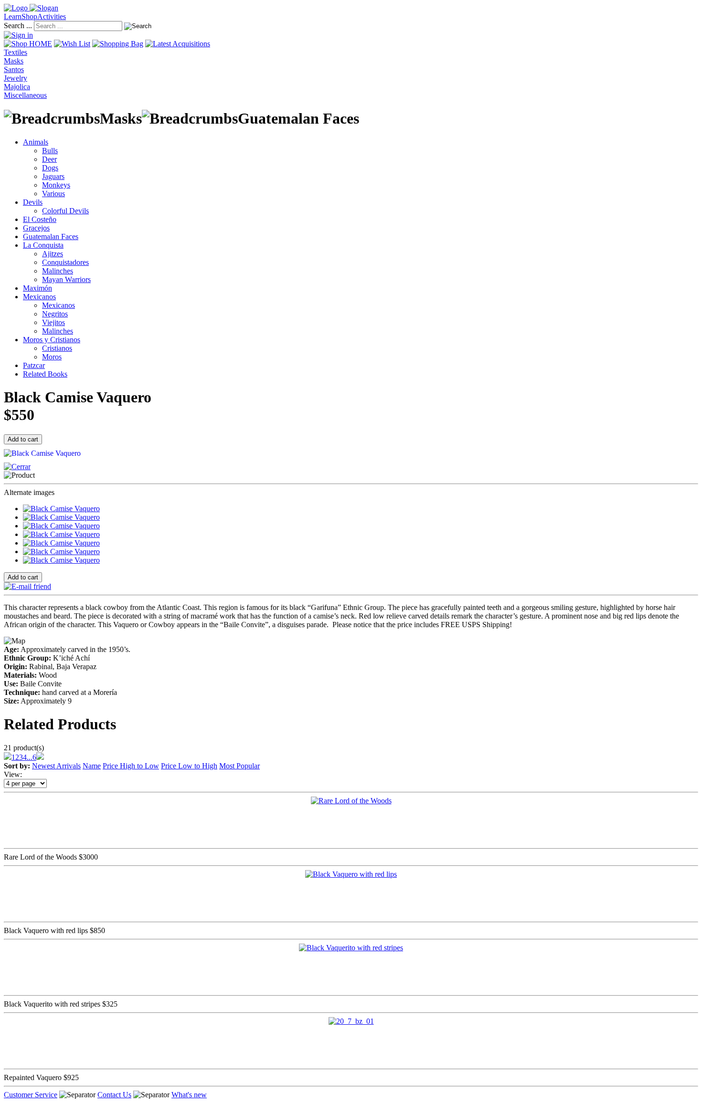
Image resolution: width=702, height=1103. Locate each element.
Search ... (18, 25)
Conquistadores (65, 262)
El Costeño (39, 219)
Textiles (15, 52)
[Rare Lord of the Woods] (351, 801)
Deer (49, 159)
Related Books (45, 374)
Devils (33, 202)
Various (53, 193)
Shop (29, 16)
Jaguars (53, 176)
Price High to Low (131, 766)
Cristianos (57, 348)
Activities (51, 16)
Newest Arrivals (56, 766)
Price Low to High (189, 766)
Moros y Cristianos (51, 340)
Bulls (50, 151)
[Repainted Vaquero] (351, 1021)
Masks (13, 61)
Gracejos (36, 228)
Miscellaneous (25, 95)
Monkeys (56, 185)
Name (92, 766)
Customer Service (30, 1095)
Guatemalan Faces (50, 236)
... (29, 757)
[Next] (40, 757)
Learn (12, 16)
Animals (35, 142)
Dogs (50, 168)
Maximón (37, 288)
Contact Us (114, 1095)
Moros (52, 357)
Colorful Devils (65, 211)
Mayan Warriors (66, 279)
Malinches (57, 271)
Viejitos (53, 322)
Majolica (17, 87)
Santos (14, 69)
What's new (189, 1095)
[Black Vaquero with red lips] (351, 874)
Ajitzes (52, 254)
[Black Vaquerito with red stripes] (351, 948)
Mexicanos (39, 297)
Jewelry (15, 78)
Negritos (55, 314)
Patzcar (34, 365)
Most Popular (239, 766)
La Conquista (43, 245)
